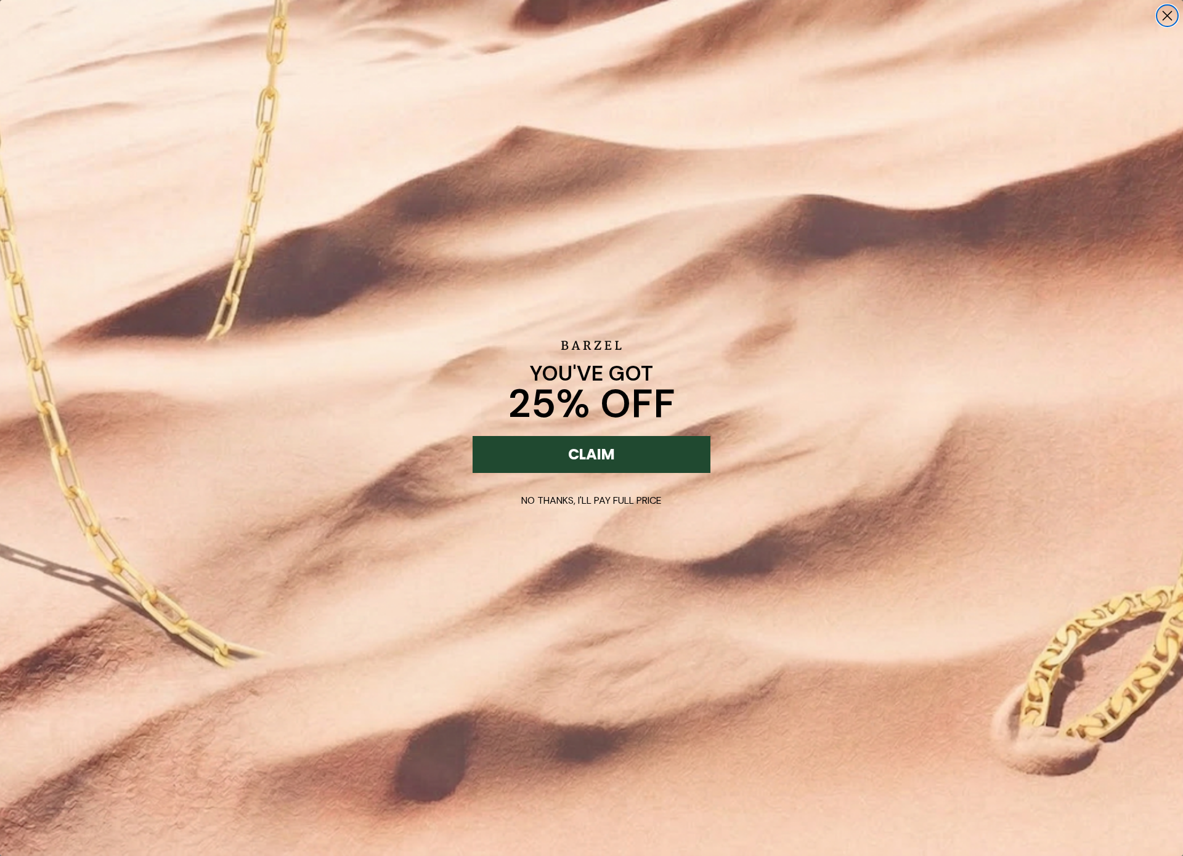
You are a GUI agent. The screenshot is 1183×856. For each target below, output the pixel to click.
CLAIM (591, 454)
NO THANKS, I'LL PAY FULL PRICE (591, 500)
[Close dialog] (1167, 15)
